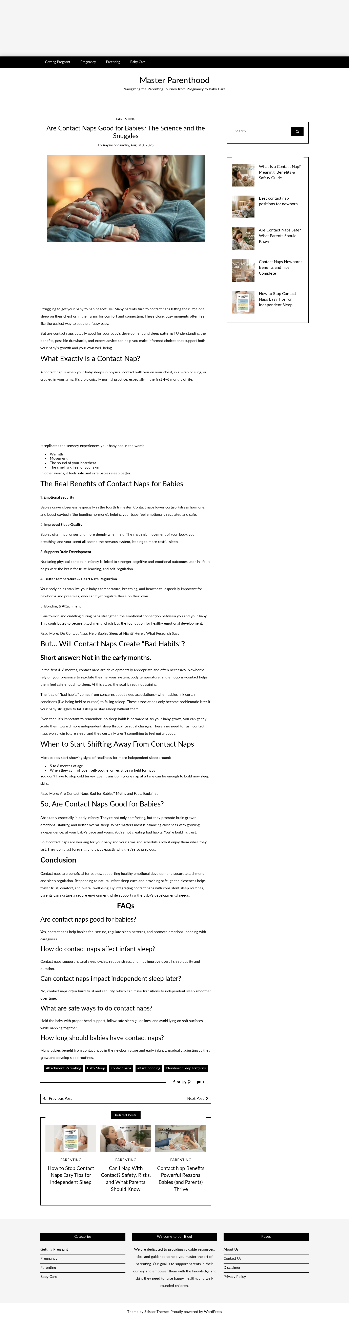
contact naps (121, 1068)
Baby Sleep (96, 1068)
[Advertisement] (121, 28)
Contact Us (232, 1259)
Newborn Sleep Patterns (186, 1068)
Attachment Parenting (63, 1068)
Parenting (113, 62)
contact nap (53, 372)
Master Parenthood (175, 80)
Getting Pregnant (57, 62)
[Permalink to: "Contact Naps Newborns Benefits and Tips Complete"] (243, 270)
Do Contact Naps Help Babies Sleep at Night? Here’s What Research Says (119, 633)
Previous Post (60, 1099)
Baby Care (138, 62)
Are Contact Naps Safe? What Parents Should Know (280, 236)
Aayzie (108, 145)
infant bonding (148, 1068)
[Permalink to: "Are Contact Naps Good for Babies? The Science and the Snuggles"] (126, 198)
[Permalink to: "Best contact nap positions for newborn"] (243, 207)
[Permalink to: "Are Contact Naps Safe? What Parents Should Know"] (243, 238)
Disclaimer (232, 1268)
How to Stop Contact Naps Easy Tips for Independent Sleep (71, 1175)
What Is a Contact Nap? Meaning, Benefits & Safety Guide (280, 172)
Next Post (195, 1099)
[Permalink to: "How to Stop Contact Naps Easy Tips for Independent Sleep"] (70, 1138)
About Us (231, 1249)
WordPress (213, 1312)
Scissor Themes (156, 1312)
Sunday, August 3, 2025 (135, 145)
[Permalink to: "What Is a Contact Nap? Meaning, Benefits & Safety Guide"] (243, 175)
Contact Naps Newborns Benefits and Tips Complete (280, 267)
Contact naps (143, 507)
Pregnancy (88, 62)
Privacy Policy (235, 1277)
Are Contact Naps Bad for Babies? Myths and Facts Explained (109, 794)
